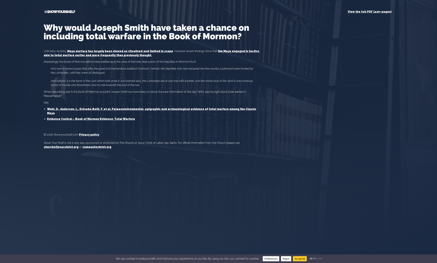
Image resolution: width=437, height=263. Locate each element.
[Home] (59, 12)
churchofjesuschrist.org (61, 147)
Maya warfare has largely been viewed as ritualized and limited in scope (120, 51)
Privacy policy (89, 134)
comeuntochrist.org (96, 147)
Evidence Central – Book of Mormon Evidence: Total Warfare (91, 119)
